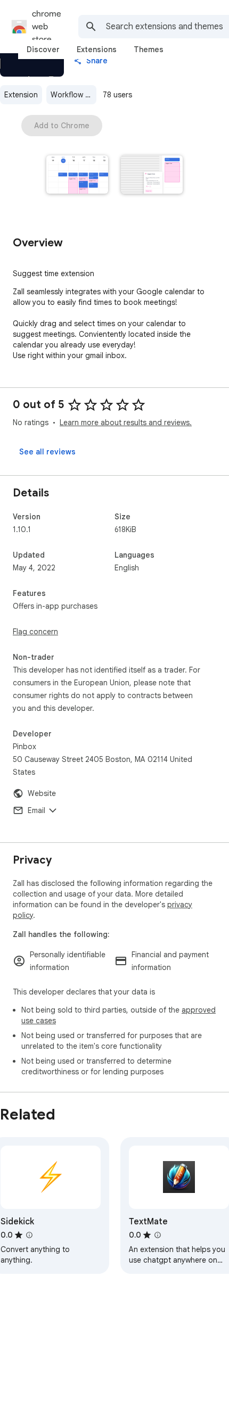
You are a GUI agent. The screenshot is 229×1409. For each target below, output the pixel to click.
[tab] (43, 49)
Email (36, 810)
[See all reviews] (47, 452)
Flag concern (35, 631)
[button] (77, 175)
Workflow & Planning (73, 95)
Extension (21, 95)
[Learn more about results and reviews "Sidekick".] (29, 1235)
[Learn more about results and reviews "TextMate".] (157, 1235)
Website (42, 793)
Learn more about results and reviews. (126, 422)
